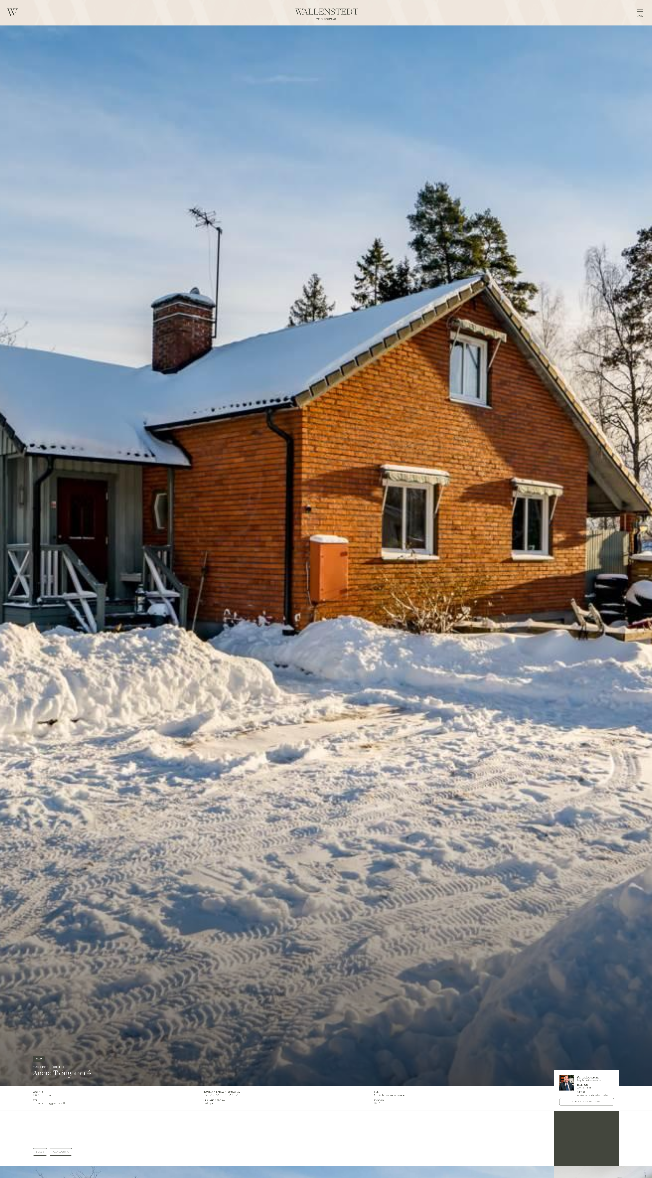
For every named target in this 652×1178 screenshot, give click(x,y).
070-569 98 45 (584, 1088)
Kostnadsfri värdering (586, 1102)
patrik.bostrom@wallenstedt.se (592, 1095)
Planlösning (61, 1152)
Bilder (40, 1152)
